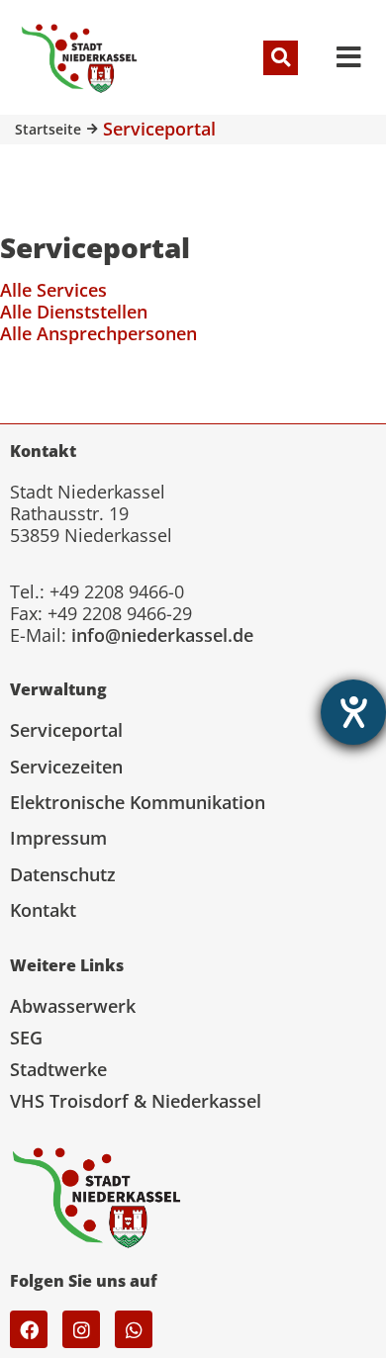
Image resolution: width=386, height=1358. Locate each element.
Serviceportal (66, 730)
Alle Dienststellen (73, 311)
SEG (26, 1037)
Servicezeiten (66, 766)
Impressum (58, 838)
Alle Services (53, 290)
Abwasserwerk (73, 1006)
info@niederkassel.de (162, 635)
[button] (280, 58)
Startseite (48, 129)
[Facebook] (29, 1329)
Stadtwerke (58, 1069)
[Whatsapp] (133, 1329)
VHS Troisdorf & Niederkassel (135, 1101)
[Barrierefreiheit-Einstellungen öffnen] (353, 712)
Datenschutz (63, 874)
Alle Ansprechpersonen (98, 333)
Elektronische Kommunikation (137, 802)
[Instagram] (81, 1329)
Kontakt (43, 910)
